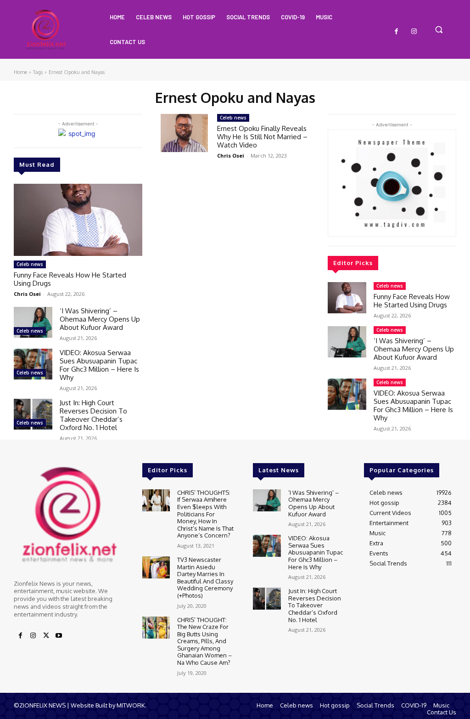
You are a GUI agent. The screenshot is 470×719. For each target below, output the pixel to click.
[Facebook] (396, 31)
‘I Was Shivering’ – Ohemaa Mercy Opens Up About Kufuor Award (100, 319)
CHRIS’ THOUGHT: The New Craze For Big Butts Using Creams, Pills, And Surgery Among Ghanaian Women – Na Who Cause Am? (204, 641)
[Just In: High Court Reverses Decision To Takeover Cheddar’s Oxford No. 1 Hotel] (33, 414)
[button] (439, 29)
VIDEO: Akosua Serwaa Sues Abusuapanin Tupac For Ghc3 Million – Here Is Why (99, 365)
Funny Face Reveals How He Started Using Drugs (70, 279)
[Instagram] (414, 31)
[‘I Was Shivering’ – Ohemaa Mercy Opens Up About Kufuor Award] (33, 322)
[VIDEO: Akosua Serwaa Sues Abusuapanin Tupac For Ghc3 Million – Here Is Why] (33, 364)
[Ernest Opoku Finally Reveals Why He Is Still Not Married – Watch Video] (184, 133)
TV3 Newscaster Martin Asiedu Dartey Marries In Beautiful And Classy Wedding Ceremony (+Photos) (205, 577)
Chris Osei (27, 293)
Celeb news (30, 264)
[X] (45, 635)
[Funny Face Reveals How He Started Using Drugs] (78, 220)
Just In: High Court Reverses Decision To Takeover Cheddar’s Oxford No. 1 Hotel (93, 415)
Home (20, 72)
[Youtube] (58, 635)
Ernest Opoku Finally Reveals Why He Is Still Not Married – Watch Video (262, 136)
